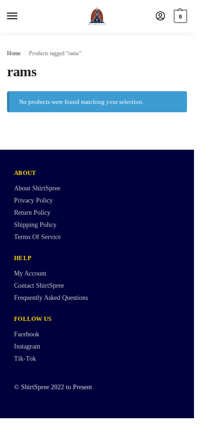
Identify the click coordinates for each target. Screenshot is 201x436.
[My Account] (160, 16)
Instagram (27, 346)
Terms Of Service (37, 236)
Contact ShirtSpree (39, 285)
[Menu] (21, 16)
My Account (30, 273)
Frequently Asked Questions (51, 297)
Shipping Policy (35, 224)
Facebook (26, 334)
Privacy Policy (33, 200)
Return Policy (32, 212)
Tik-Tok (25, 358)
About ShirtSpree (37, 188)
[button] (179, 16)
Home (14, 53)
